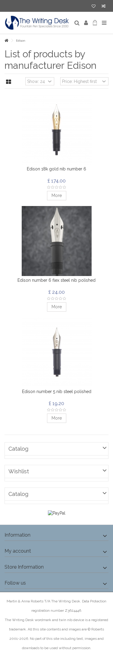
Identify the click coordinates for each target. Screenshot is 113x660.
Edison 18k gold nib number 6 (56, 169)
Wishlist (18, 471)
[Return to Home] (6, 40)
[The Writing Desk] (37, 23)
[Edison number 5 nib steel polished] (56, 352)
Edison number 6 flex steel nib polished (56, 280)
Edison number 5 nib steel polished (56, 391)
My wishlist (94, 6)
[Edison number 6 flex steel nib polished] (56, 241)
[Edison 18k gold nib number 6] (56, 130)
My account (18, 551)
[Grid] (8, 82)
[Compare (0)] (103, 6)
